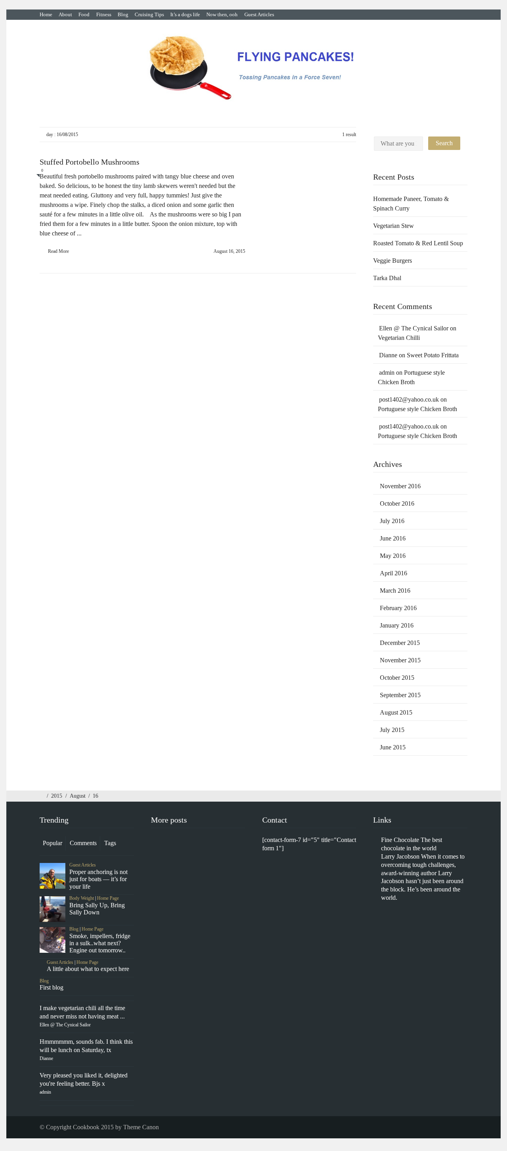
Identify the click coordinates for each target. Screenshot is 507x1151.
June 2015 (393, 747)
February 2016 (398, 608)
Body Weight (81, 898)
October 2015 (397, 677)
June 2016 (393, 538)
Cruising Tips (149, 14)
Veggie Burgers (392, 260)
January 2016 (397, 625)
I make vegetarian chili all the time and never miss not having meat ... (82, 1016)
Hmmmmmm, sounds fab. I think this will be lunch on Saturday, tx (86, 1049)
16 (95, 796)
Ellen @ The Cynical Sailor (413, 328)
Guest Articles (259, 14)
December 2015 (400, 642)
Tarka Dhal (387, 278)
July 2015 (392, 729)
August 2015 (396, 712)
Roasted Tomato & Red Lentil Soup (418, 243)
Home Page (108, 898)
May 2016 (393, 555)
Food (84, 14)
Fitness (103, 14)
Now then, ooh (222, 14)
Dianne (388, 355)
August (78, 796)
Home (46, 14)
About (65, 14)
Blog (123, 14)
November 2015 (400, 660)
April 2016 (393, 573)
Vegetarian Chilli (399, 337)
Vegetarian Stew (393, 225)
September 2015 (400, 695)
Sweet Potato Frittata (433, 355)
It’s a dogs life (185, 14)
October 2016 (397, 503)
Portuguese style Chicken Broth (417, 409)
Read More (58, 251)
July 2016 (392, 521)
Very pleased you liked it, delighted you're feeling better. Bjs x (84, 1083)
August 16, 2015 (229, 251)
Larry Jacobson (400, 856)
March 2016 (395, 590)
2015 (56, 796)
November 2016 (400, 486)
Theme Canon (141, 1127)
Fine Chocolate (400, 839)
